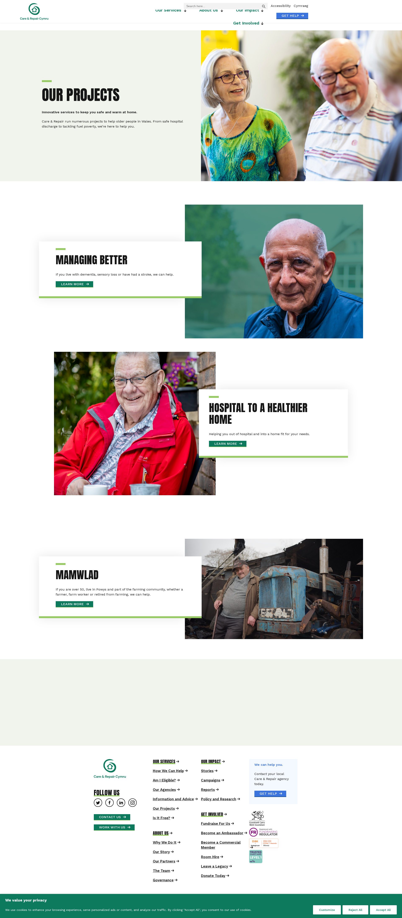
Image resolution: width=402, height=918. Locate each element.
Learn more (137, 490)
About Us (208, 10)
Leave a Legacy (214, 741)
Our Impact (247, 10)
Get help (290, 16)
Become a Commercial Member (221, 720)
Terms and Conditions (290, 785)
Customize (327, 910)
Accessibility (281, 6)
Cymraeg (301, 6)
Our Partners (164, 736)
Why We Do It (165, 717)
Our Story (161, 727)
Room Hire (210, 732)
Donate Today (213, 751)
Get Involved (246, 23)
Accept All (383, 910)
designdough (315, 785)
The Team (161, 746)
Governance (163, 755)
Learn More (137, 260)
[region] (201, 906)
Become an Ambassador (222, 708)
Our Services (168, 10)
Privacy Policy (246, 671)
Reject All (355, 910)
